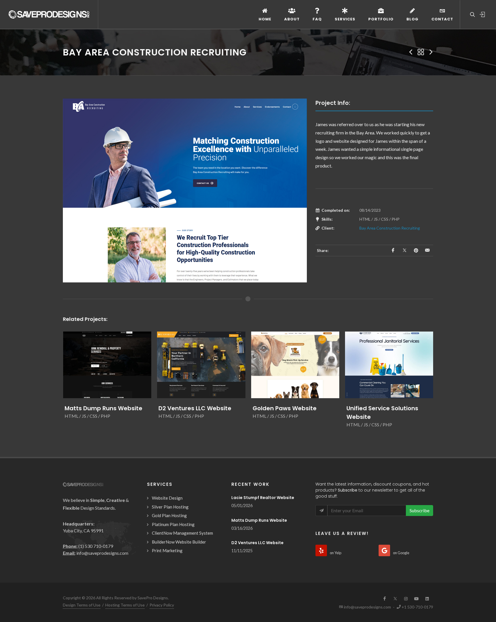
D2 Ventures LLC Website (194, 408)
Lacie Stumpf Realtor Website (262, 497)
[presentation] (58, 383)
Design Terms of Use (81, 604)
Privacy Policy (162, 604)
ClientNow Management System (182, 533)
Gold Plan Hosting (169, 515)
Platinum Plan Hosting (173, 524)
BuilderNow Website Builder (179, 541)
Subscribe (419, 510)
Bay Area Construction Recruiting (389, 228)
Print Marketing (167, 550)
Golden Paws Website (285, 408)
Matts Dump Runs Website (103, 408)
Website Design (167, 497)
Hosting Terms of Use (125, 604)
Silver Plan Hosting (170, 506)
